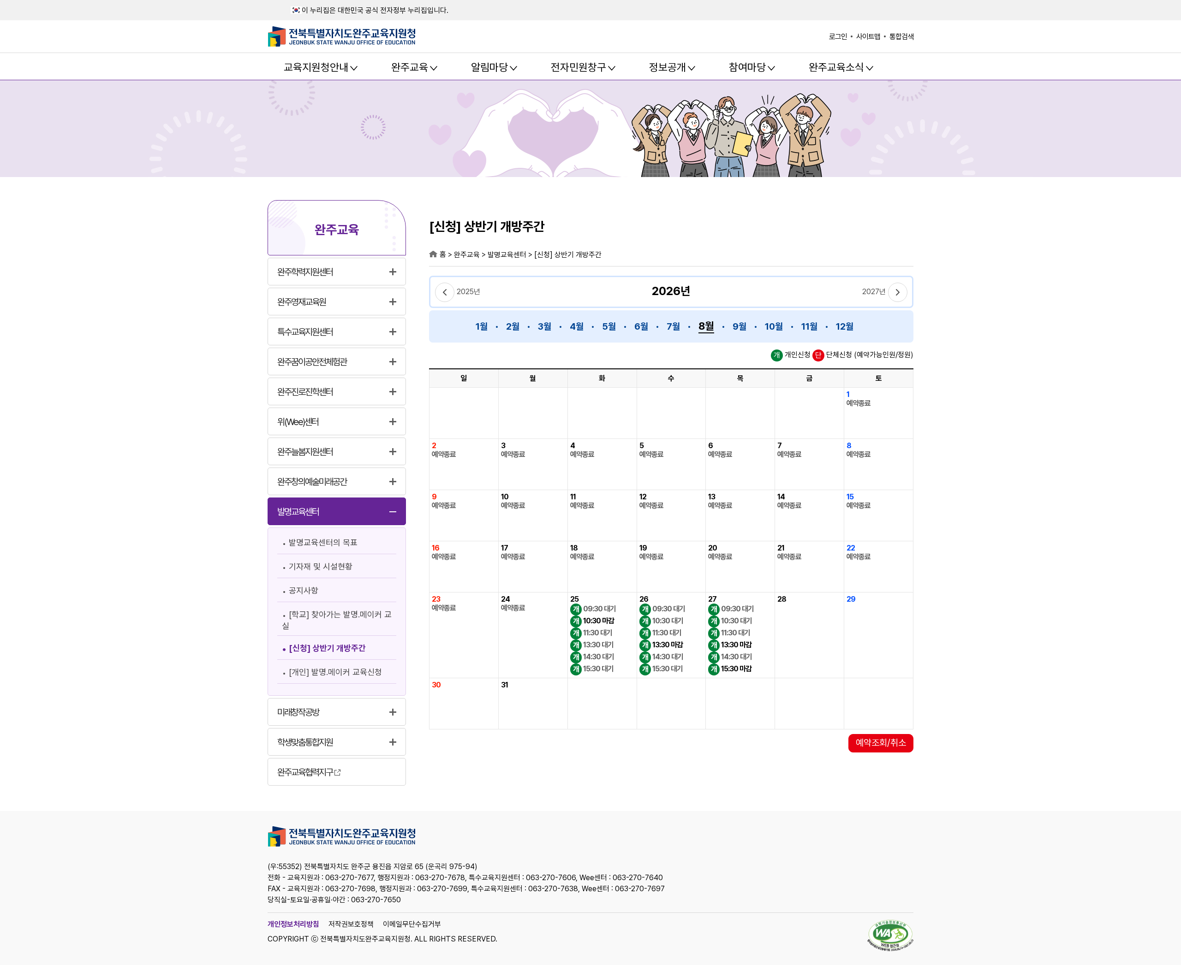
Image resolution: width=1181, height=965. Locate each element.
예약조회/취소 (881, 742)
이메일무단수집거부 (412, 924)
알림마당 (489, 67)
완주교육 (409, 67)
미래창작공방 (298, 712)
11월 (809, 326)
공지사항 (303, 590)
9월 (739, 326)
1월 (482, 326)
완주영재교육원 (301, 302)
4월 (577, 326)
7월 (673, 326)
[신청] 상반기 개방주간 (327, 648)
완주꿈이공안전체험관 (311, 361)
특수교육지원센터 (305, 331)
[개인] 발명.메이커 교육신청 (335, 672)
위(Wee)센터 (297, 421)
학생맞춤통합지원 (305, 742)
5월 (609, 326)
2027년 (874, 291)
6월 (641, 326)
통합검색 (901, 36)
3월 (544, 326)
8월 (706, 326)
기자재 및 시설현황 (320, 566)
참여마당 (747, 67)
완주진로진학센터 (305, 391)
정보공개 (667, 67)
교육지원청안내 (316, 67)
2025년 (468, 291)
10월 (774, 326)
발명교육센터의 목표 (323, 542)
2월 (512, 326)
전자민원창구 (578, 67)
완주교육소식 (836, 67)
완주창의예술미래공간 (311, 481)
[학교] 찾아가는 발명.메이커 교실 (337, 620)
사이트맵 (868, 36)
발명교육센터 (298, 511)
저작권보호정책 (351, 924)
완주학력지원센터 (305, 272)
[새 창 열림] (890, 936)
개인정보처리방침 (293, 924)
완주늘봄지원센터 (305, 451)
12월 (844, 326)
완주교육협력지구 (305, 772)
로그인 (838, 36)
